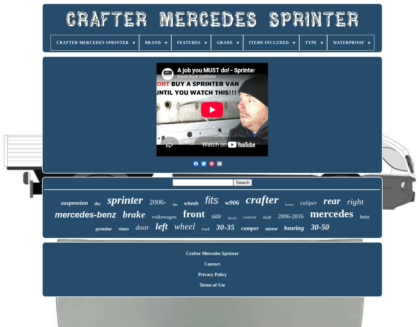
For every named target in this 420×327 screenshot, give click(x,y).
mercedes (331, 214)
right (355, 201)
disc (97, 203)
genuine (103, 228)
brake (134, 214)
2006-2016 (291, 216)
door (142, 227)
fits (212, 200)
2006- (157, 202)
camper (250, 228)
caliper (308, 203)
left (162, 226)
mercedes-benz (85, 215)
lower (289, 204)
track (206, 229)
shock (232, 218)
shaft (267, 217)
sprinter (125, 200)
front (194, 214)
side (216, 216)
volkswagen (164, 217)
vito (175, 204)
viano (123, 228)
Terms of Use (212, 285)
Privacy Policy (212, 274)
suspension (74, 202)
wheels (191, 203)
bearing (294, 227)
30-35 (225, 227)
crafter (262, 199)
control (249, 217)
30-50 (320, 227)
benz (365, 217)
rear (332, 200)
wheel (184, 226)
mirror (271, 228)
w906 (232, 202)
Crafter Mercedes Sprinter (212, 253)
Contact (212, 264)
